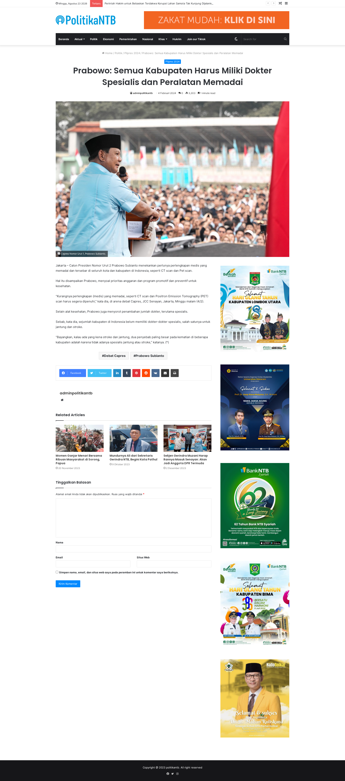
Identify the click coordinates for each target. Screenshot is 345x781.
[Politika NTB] (86, 20)
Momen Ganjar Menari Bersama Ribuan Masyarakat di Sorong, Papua (79, 459)
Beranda (63, 39)
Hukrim (176, 39)
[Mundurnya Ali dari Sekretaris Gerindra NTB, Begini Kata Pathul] (134, 438)
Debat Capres (115, 356)
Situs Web (143, 557)
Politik (93, 39)
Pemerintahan (128, 39)
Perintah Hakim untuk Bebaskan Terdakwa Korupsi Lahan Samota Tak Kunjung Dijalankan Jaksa (163, 3)
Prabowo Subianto (150, 356)
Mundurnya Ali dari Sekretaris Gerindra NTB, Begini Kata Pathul (133, 457)
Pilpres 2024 (132, 53)
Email (59, 557)
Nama (59, 542)
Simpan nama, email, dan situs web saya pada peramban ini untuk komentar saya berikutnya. (118, 572)
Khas (162, 39)
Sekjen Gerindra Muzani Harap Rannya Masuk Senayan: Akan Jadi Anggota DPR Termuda (186, 459)
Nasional (147, 39)
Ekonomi (108, 39)
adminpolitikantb (143, 93)
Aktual (78, 39)
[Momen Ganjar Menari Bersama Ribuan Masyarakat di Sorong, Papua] (80, 438)
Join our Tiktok (196, 39)
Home (108, 53)
